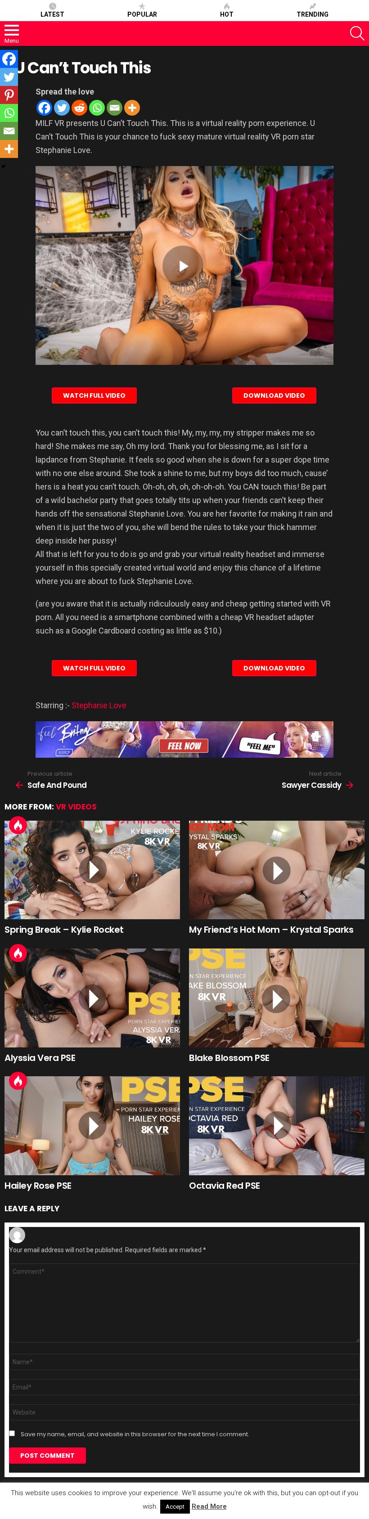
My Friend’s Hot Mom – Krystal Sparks (271, 929)
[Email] (114, 108)
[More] (132, 108)
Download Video (274, 395)
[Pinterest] (9, 95)
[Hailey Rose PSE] (92, 1125)
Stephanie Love (99, 705)
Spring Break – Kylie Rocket (64, 929)
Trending (312, 14)
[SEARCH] (357, 33)
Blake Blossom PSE (229, 1058)
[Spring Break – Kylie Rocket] (92, 870)
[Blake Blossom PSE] (276, 997)
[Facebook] (44, 108)
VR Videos (76, 806)
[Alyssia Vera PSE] (92, 997)
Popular (142, 14)
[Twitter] (62, 108)
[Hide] (3, 166)
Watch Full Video (94, 395)
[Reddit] (79, 108)
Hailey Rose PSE (38, 1185)
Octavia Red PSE (224, 1185)
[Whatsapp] (97, 108)
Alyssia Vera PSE (39, 1058)
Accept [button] (175, 1506)
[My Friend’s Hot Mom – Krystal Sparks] (276, 870)
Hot (227, 14)
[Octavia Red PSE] (276, 1125)
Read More (209, 1506)
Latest (52, 14)
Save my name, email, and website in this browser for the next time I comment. (135, 1434)
